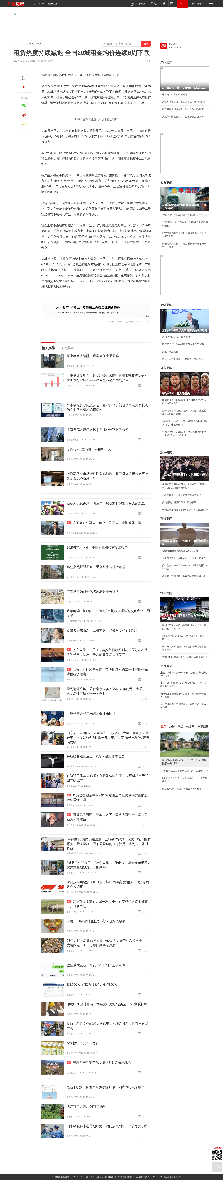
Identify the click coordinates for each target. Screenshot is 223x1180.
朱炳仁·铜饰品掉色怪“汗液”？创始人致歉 (96, 921)
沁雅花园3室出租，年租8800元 (89, 449)
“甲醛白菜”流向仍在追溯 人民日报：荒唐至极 (185, 215)
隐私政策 (128, 1177)
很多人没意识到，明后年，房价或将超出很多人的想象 (106, 503)
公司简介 (90, 1177)
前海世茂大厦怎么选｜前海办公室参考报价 (98, 429)
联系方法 (99, 1177)
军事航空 (203, 726)
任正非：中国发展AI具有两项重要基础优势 (183, 576)
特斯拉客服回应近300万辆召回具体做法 (95, 756)
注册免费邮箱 (195, 3)
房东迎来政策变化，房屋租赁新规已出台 (102, 1062)
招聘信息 (109, 1177)
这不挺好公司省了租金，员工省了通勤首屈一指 (107, 523)
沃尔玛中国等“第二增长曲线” (176, 337)
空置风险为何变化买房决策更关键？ (93, 591)
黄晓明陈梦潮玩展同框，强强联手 (179, 502)
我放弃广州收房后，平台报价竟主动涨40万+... (185, 116)
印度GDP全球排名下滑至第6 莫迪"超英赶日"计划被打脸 (107, 1004)
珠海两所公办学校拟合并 (174, 94)
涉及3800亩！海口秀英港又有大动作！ (182, 788)
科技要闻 (166, 518)
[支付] (164, 3)
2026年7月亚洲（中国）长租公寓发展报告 (97, 547)
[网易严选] (154, 3)
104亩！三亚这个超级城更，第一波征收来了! (185, 770)
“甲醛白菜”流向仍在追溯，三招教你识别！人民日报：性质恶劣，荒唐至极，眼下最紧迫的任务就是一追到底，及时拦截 (109, 843)
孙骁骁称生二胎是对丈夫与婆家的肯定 (181, 495)
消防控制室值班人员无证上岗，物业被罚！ (184, 102)
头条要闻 (166, 182)
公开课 (190, 726)
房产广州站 (144, 316)
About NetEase (77, 1177)
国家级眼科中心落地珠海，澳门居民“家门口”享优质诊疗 (107, 1126)
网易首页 (32, 3)
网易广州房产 (29, 43)
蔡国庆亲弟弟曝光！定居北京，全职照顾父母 (185, 509)
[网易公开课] (143, 3)
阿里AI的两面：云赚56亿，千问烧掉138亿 (183, 558)
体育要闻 (166, 368)
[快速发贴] (24, 78)
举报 (148, 61)
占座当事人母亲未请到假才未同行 (91, 713)
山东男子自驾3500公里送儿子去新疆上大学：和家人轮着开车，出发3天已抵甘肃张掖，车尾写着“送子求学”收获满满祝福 (108, 737)
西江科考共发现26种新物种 (86, 1106)
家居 (180, 726)
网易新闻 (173, 44)
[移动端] (132, 3)
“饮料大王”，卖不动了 (82, 1043)
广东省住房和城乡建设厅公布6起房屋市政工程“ (185, 109)
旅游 (172, 726)
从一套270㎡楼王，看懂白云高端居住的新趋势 (88, 307)
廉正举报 (168, 1177)
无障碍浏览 (52, 3)
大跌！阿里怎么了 (171, 351)
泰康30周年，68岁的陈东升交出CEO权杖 (183, 344)
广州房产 (166, 62)
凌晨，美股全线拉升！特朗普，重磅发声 (182, 359)
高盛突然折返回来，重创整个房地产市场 (96, 567)
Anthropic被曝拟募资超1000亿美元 (180, 550)
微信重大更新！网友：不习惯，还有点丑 (96, 965)
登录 (182, 3)
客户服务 (119, 1177)
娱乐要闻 (166, 452)
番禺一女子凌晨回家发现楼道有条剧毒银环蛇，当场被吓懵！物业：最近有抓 (91, 312)
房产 (163, 726)
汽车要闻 (166, 593)
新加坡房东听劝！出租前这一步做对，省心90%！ (102, 630)
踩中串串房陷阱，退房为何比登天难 (93, 356)
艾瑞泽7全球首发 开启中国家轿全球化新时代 (184, 657)
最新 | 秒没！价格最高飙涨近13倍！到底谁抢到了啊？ (106, 1087)
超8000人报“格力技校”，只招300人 (92, 984)
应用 (41, 3)
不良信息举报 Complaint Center (148, 1177)
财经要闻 (166, 304)
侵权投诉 (177, 1177)
